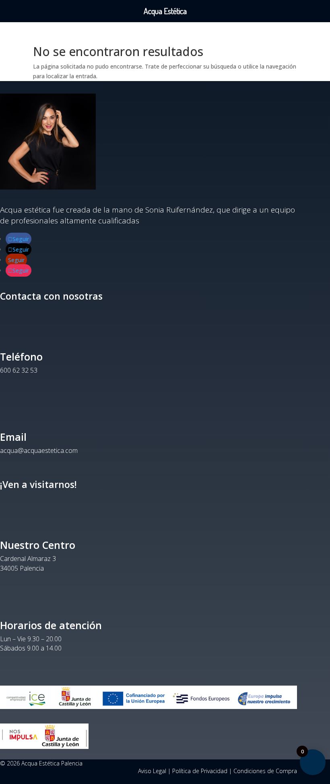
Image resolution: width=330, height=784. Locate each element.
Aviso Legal (152, 771)
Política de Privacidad (199, 771)
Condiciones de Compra (265, 771)
